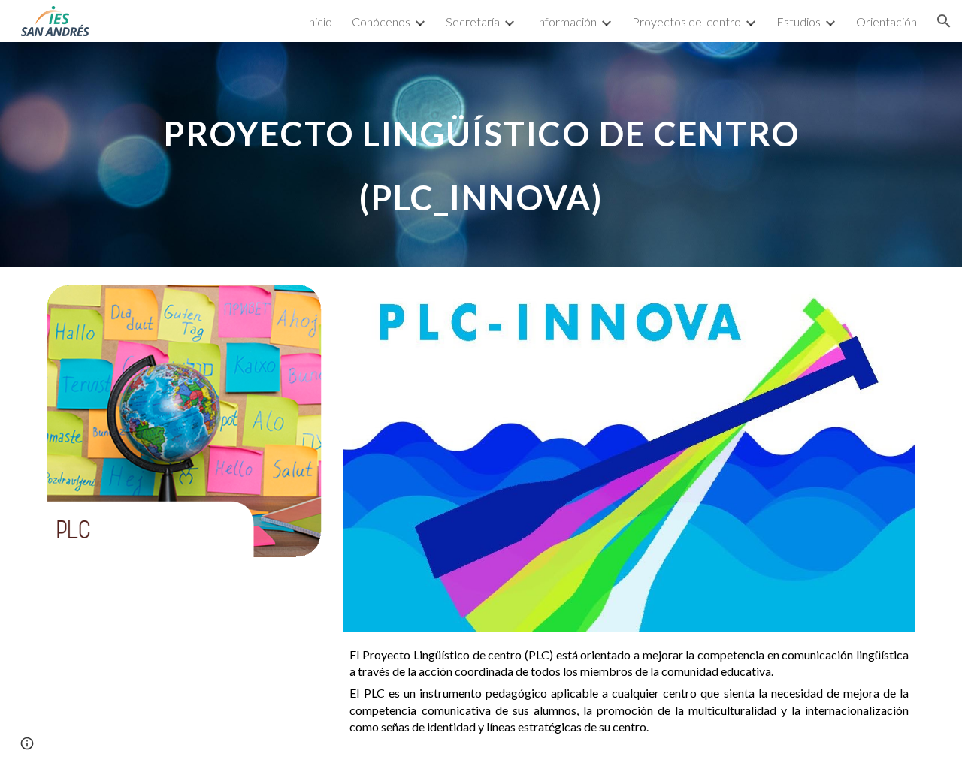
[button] (944, 21)
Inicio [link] (318, 21)
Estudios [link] (798, 21)
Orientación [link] (886, 21)
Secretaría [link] (473, 21)
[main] (481, 154)
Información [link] (566, 21)
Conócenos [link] (381, 21)
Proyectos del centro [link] (686, 21)
